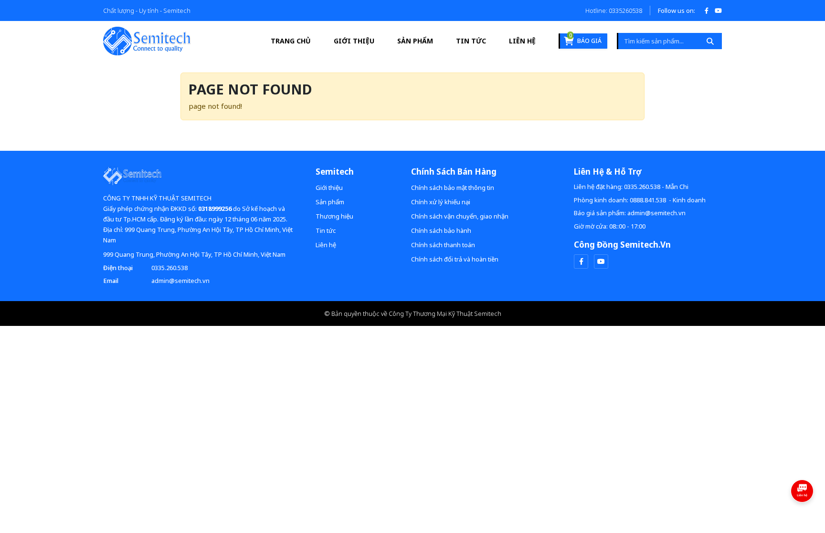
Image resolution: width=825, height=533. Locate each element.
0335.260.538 (169, 267)
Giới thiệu (354, 40)
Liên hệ (522, 40)
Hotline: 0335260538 (613, 10)
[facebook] (581, 261)
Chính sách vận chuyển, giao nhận (459, 216)
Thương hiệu (334, 216)
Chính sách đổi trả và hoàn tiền (454, 259)
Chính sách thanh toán (443, 244)
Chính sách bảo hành (441, 230)
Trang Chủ (291, 40)
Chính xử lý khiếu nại (440, 202)
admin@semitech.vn (180, 280)
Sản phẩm (415, 40)
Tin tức (471, 40)
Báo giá (585, 39)
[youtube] (601, 261)
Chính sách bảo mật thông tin (452, 187)
